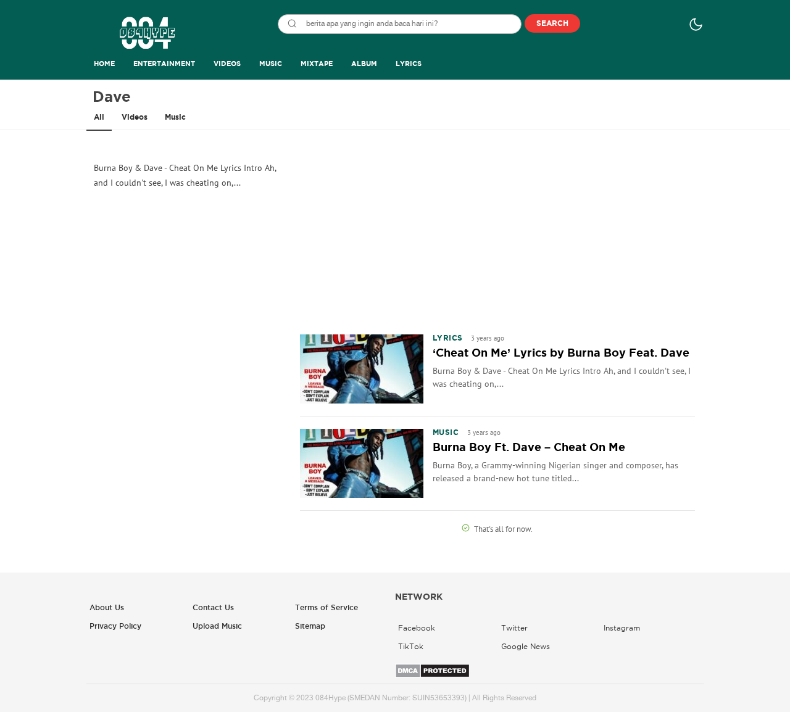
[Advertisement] (497, 230)
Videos (135, 117)
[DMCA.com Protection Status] (432, 675)
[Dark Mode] (696, 24)
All (99, 117)
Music (175, 117)
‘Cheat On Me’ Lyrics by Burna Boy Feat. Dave (561, 353)
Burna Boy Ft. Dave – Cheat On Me (529, 447)
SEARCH (552, 23)
